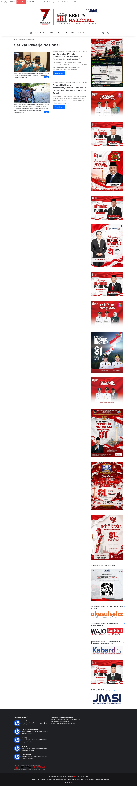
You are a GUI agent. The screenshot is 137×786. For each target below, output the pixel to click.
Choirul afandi (26, 754)
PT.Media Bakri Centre (81, 776)
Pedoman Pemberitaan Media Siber (99, 779)
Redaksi (43, 779)
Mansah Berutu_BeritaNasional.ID (62, 51)
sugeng (24, 738)
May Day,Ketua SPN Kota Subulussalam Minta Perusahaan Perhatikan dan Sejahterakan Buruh (68, 56)
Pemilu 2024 (70, 33)
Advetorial (95, 33)
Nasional (38, 33)
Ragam (60, 33)
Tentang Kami (35, 779)
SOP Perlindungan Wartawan (55, 779)
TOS (29, 779)
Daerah (85, 33)
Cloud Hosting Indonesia (30, 729)
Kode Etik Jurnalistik (70, 779)
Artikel (79, 33)
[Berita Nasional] (68, 17)
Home (17, 39)
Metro (52, 33)
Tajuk (103, 33)
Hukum (45, 33)
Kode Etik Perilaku (82, 779)
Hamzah (24, 721)
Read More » (59, 73)
